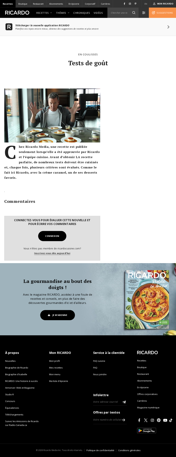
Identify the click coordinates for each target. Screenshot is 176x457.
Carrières (105, 3)
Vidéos (98, 12)
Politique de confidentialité (100, 450)
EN (146, 3)
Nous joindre (100, 374)
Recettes (8, 3)
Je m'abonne (59, 315)
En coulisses (88, 54)
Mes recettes (56, 367)
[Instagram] (153, 420)
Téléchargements (14, 414)
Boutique (22, 3)
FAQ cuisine (99, 360)
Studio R (9, 394)
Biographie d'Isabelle (16, 374)
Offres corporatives (147, 394)
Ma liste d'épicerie (58, 381)
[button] (134, 13)
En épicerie (74, 3)
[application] (52, 115)
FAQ (95, 367)
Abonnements (56, 3)
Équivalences (12, 407)
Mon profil (54, 360)
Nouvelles (10, 360)
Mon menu (54, 374)
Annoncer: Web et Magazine (20, 387)
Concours (10, 401)
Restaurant (38, 3)
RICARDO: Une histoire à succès (21, 381)
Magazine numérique (148, 407)
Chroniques (81, 12)
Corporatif (90, 3)
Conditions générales (129, 450)
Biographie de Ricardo (16, 367)
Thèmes (61, 12)
